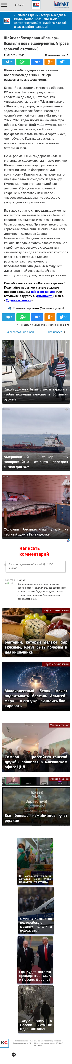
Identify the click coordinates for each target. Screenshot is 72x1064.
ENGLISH (19, 5)
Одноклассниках (18, 300)
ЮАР (53, 19)
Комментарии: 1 (58, 55)
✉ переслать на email (20, 332)
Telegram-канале (43, 292)
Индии (19, 19)
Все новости (55, 332)
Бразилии (42, 19)
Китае (29, 19)
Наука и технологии (56, 610)
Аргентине (21, 23)
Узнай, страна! (59, 725)
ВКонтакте (45, 296)
